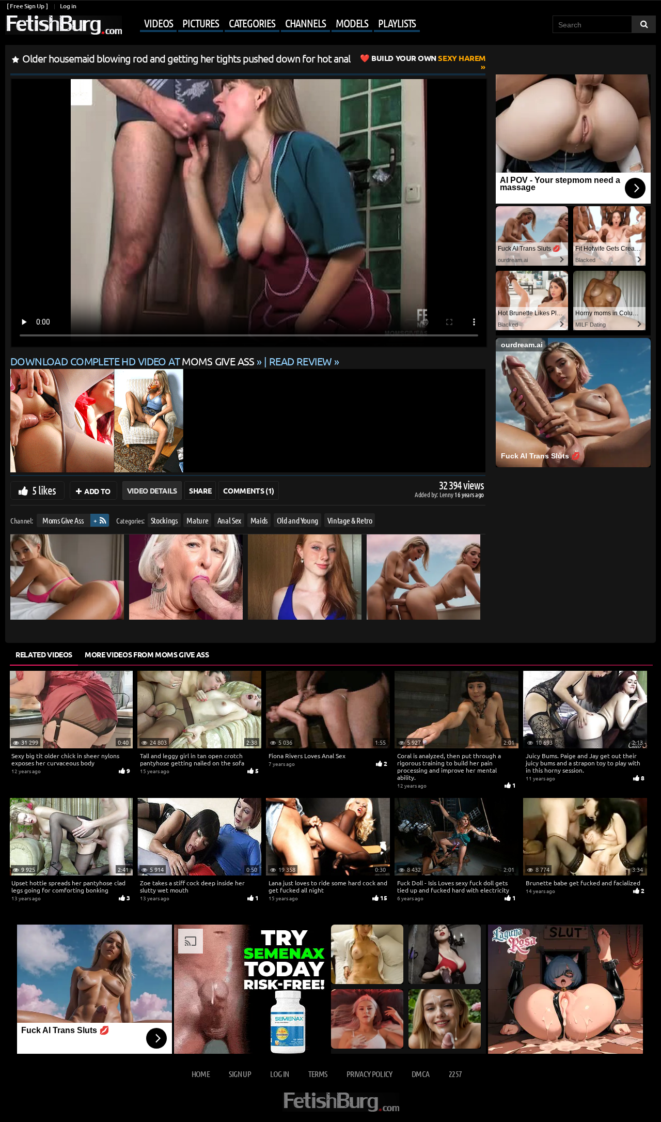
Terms (317, 1074)
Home (201, 1074)
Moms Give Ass (62, 520)
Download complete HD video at (132, 361)
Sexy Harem (428, 58)
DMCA (420, 1074)
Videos (158, 22)
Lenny (446, 494)
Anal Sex (229, 520)
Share (200, 490)
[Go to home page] (63, 25)
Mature (197, 520)
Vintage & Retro (349, 520)
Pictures (200, 22)
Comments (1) (248, 490)
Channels (305, 22)
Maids (258, 520)
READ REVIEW (300, 361)
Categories (252, 22)
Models (352, 22)
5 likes (44, 490)
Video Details (152, 490)
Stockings (164, 520)
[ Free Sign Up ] (27, 6)
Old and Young (297, 520)
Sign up (239, 1074)
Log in (68, 6)
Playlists (397, 22)
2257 (455, 1074)
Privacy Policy (369, 1074)
